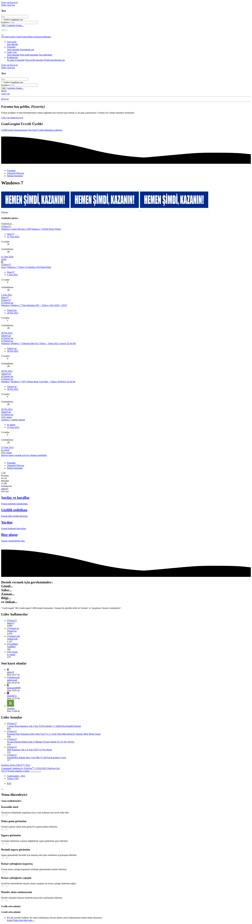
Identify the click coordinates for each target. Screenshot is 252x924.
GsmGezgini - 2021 (16, 776)
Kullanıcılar (12, 57)
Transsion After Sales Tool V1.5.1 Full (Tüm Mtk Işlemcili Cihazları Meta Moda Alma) (54, 734)
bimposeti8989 (14, 688)
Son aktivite (12, 44)
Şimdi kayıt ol (16, 117)
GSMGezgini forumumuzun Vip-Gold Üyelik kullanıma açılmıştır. (31, 130)
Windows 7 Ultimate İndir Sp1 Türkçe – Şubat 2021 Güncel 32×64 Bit (43, 343)
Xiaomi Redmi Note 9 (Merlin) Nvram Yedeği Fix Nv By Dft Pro (40, 742)
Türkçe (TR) (13, 778)
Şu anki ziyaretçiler (16, 60)
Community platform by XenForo (30, 768)
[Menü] (2, 34)
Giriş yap (5, 93)
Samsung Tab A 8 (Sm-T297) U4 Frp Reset (29, 749)
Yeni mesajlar (13, 49)
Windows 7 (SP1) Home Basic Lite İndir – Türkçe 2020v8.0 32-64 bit (42, 381)
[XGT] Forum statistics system (21, 771)
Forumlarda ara (27, 49)
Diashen (11, 708)
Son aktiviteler (45, 55)
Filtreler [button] (4, 212)
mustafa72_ (12, 695)
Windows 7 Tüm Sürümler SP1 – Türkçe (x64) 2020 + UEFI (38, 305)
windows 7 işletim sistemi (13, 419)
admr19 (4, 488)
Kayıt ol (5, 99)
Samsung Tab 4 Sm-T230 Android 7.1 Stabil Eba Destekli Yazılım (44, 726)
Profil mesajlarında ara (54, 60)
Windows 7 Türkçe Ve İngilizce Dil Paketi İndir (29, 267)
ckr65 (3, 259)
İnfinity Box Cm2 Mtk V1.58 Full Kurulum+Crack (36, 757)
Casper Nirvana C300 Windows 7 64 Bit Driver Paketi (35, 229)
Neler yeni (12, 52)
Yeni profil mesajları (29, 55)
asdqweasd (12, 680)
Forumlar (11, 47)
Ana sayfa (11, 41)
